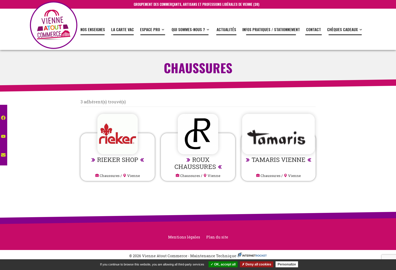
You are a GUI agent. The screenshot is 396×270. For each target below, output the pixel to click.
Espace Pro (150, 29)
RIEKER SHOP (117, 160)
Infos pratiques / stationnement (271, 29)
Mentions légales (184, 237)
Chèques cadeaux (342, 29)
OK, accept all (224, 264)
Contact (313, 29)
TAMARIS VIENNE (278, 160)
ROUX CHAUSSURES (195, 163)
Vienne (133, 175)
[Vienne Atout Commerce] (53, 25)
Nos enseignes (92, 29)
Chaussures (110, 175)
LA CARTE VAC (122, 29)
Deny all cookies (258, 264)
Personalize (287, 264)
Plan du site (217, 237)
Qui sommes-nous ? (188, 29)
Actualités (226, 29)
